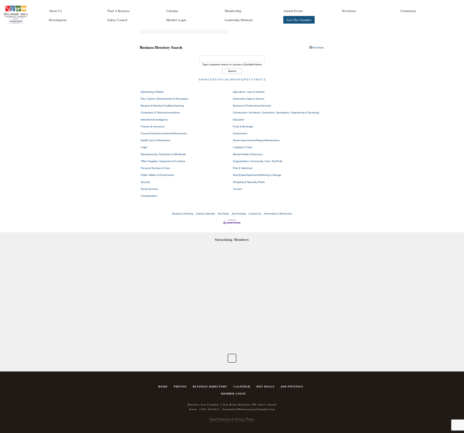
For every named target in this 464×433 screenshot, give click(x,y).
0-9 (201, 79)
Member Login (176, 20)
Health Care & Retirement (155, 140)
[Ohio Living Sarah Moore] (297, 311)
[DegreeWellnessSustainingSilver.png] (210, 311)
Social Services (149, 188)
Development (58, 20)
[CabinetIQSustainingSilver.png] (297, 287)
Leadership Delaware (239, 20)
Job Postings (238, 213)
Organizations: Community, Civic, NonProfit (257, 161)
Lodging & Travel (242, 147)
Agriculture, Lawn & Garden (249, 91)
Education (238, 119)
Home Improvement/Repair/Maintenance (256, 140)
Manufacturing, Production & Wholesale (163, 154)
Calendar (172, 11)
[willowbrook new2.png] (167, 335)
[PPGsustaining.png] (210, 287)
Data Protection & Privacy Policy (232, 419)
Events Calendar (205, 213)
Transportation (149, 195)
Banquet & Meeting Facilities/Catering (162, 105)
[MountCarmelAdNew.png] (167, 287)
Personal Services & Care (155, 168)
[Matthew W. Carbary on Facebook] (232, 358)
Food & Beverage (243, 126)
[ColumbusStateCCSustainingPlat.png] (167, 262)
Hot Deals (318, 47)
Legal (144, 147)
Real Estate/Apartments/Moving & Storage (257, 174)
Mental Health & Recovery (248, 154)
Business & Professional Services (252, 105)
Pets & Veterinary (243, 168)
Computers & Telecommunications (160, 112)
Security (145, 182)
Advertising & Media (152, 91)
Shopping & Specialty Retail (248, 182)
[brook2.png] (253, 287)
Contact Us (255, 213)
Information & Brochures (278, 213)
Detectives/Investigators (154, 119)
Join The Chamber (299, 20)
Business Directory (183, 213)
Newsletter (349, 11)
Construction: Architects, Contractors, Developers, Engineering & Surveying (276, 112)
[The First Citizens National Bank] (253, 311)
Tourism (237, 188)
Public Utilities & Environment (157, 174)
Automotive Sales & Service (248, 98)
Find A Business (118, 11)
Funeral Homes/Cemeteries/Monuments (164, 133)
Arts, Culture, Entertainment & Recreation (164, 98)
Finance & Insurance (152, 126)
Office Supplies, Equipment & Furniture (163, 161)
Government (240, 133)
